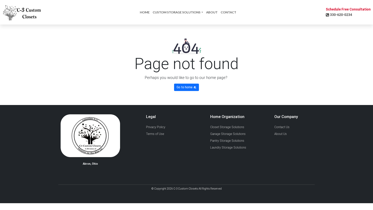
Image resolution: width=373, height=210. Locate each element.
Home (145, 12)
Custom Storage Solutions (176, 12)
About (212, 12)
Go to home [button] (185, 87)
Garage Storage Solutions (228, 134)
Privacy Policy (155, 127)
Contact (228, 12)
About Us (280, 134)
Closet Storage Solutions (227, 127)
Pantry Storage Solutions (227, 141)
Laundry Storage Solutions (228, 147)
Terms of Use (155, 134)
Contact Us (281, 127)
